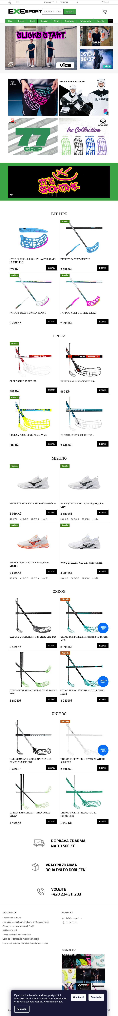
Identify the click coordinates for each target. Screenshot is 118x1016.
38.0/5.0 (63, 578)
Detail (50, 267)
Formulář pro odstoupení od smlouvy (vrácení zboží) (26, 922)
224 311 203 (70, 922)
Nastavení (21, 1009)
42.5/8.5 (34, 519)
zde (59, 1001)
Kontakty (48, 2)
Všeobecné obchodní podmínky (17, 935)
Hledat (69, 11)
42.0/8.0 (23, 519)
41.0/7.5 (12, 519)
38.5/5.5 (74, 578)
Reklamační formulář (12, 918)
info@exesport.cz (73, 918)
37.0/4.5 (84, 519)
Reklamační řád (10, 930)
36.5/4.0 (74, 519)
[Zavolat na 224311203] (11, 2)
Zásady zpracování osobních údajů (18, 926)
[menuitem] (9, 21)
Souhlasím (95, 997)
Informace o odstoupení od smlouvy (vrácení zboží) (25, 943)
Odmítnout (77, 997)
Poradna (62, 2)
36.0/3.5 (63, 519)
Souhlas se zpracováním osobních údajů (21, 939)
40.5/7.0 (12, 578)
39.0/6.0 (84, 578)
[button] (9, 48)
